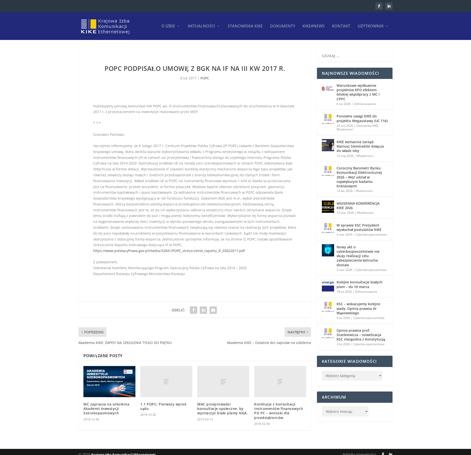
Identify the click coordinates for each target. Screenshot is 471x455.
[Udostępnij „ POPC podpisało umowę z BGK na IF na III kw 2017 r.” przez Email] (213, 310)
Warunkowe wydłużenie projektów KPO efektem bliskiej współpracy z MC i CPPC (358, 92)
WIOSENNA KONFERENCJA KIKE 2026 (358, 205)
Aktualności (201, 26)
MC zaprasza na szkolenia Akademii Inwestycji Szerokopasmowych (106, 408)
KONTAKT (341, 26)
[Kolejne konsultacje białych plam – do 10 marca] (328, 285)
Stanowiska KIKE (245, 26)
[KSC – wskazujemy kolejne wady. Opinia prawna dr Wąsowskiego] (328, 307)
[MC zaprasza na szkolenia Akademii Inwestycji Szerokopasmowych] (109, 381)
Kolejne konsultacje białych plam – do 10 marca (359, 284)
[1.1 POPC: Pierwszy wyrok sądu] (166, 381)
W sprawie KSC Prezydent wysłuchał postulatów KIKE (359, 227)
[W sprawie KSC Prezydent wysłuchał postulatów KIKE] (328, 228)
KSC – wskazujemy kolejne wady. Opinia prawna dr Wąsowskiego (358, 308)
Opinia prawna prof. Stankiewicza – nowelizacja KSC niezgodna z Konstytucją (361, 334)
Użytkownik (371, 26)
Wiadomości (345, 129)
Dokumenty (282, 26)
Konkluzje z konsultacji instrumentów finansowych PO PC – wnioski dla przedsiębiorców (278, 411)
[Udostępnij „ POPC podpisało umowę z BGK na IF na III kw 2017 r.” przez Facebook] (193, 310)
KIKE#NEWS (313, 26)
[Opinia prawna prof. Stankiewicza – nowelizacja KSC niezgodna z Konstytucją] (328, 334)
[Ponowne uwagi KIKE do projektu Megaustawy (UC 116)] (328, 119)
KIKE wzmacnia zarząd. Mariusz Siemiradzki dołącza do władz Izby (360, 146)
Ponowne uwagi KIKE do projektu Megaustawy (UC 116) (362, 118)
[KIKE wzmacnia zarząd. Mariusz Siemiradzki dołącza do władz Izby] (328, 145)
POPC (204, 78)
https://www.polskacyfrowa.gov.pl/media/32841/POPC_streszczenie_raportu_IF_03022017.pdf (169, 250)
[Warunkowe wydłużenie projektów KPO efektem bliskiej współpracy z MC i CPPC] (328, 89)
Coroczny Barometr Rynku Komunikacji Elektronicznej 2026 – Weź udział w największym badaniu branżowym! (359, 177)
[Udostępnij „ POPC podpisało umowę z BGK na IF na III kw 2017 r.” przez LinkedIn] (203, 310)
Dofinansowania (365, 104)
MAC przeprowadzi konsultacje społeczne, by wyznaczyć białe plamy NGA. (222, 408)
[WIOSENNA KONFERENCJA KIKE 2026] (328, 207)
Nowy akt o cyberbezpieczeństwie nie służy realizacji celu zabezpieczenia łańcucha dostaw (358, 256)
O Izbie (168, 26)
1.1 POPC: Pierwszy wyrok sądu (163, 406)
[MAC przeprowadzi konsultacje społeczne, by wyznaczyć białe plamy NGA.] (223, 381)
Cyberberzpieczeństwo (371, 234)
